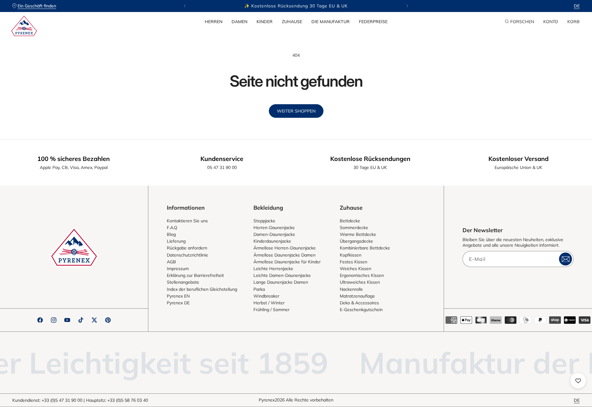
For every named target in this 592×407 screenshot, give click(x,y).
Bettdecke (350, 221)
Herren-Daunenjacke (274, 227)
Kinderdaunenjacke (272, 241)
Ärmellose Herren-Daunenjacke (284, 248)
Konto (550, 21)
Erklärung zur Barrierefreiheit (195, 275)
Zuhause (292, 21)
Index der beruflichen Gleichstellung (202, 289)
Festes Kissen (353, 262)
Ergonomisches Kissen (362, 275)
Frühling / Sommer (271, 309)
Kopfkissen (350, 255)
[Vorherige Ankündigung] (184, 6)
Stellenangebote (183, 282)
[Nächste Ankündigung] (407, 6)
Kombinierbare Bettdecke (365, 248)
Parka (259, 289)
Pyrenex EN (178, 296)
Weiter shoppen (296, 111)
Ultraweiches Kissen (360, 282)
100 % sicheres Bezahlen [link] (73, 158)
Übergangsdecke (356, 241)
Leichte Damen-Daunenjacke (282, 275)
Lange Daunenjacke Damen (280, 282)
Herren (213, 21)
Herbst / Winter (269, 303)
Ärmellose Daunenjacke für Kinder (287, 262)
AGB (171, 262)
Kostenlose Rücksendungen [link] (370, 158)
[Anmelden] (565, 259)
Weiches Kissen (355, 268)
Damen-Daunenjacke (274, 234)
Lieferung (176, 241)
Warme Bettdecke (358, 234)
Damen (239, 21)
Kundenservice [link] (221, 158)
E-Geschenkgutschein (361, 309)
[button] (213, 21)
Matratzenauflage (357, 296)
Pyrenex (267, 400)
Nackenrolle (351, 289)
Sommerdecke (354, 227)
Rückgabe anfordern (187, 248)
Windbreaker (266, 296)
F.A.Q (172, 227)
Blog (171, 234)
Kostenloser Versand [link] (518, 158)
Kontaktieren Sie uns (187, 221)
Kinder (265, 21)
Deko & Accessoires (359, 303)
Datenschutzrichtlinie (187, 255)
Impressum (178, 268)
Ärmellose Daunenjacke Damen (284, 255)
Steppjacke (264, 221)
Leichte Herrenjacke (273, 268)
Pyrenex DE (178, 303)
